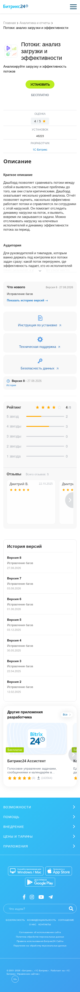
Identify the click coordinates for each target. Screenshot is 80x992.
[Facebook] (24, 896)
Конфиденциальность (41, 919)
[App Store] (58, 871)
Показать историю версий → (27, 300)
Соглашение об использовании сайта (40, 932)
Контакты (44, 924)
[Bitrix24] (15, 7)
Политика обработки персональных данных (40, 936)
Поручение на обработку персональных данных (40, 945)
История (11, 385)
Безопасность (15, 919)
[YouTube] (41, 896)
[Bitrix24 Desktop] (26, 871)
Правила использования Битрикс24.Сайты (40, 941)
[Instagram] (32, 896)
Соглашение (66, 919)
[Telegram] (50, 896)
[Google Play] (40, 882)
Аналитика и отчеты (35, 22)
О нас (32, 924)
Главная (9, 22)
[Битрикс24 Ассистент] (37, 738)
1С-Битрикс (40, 149)
